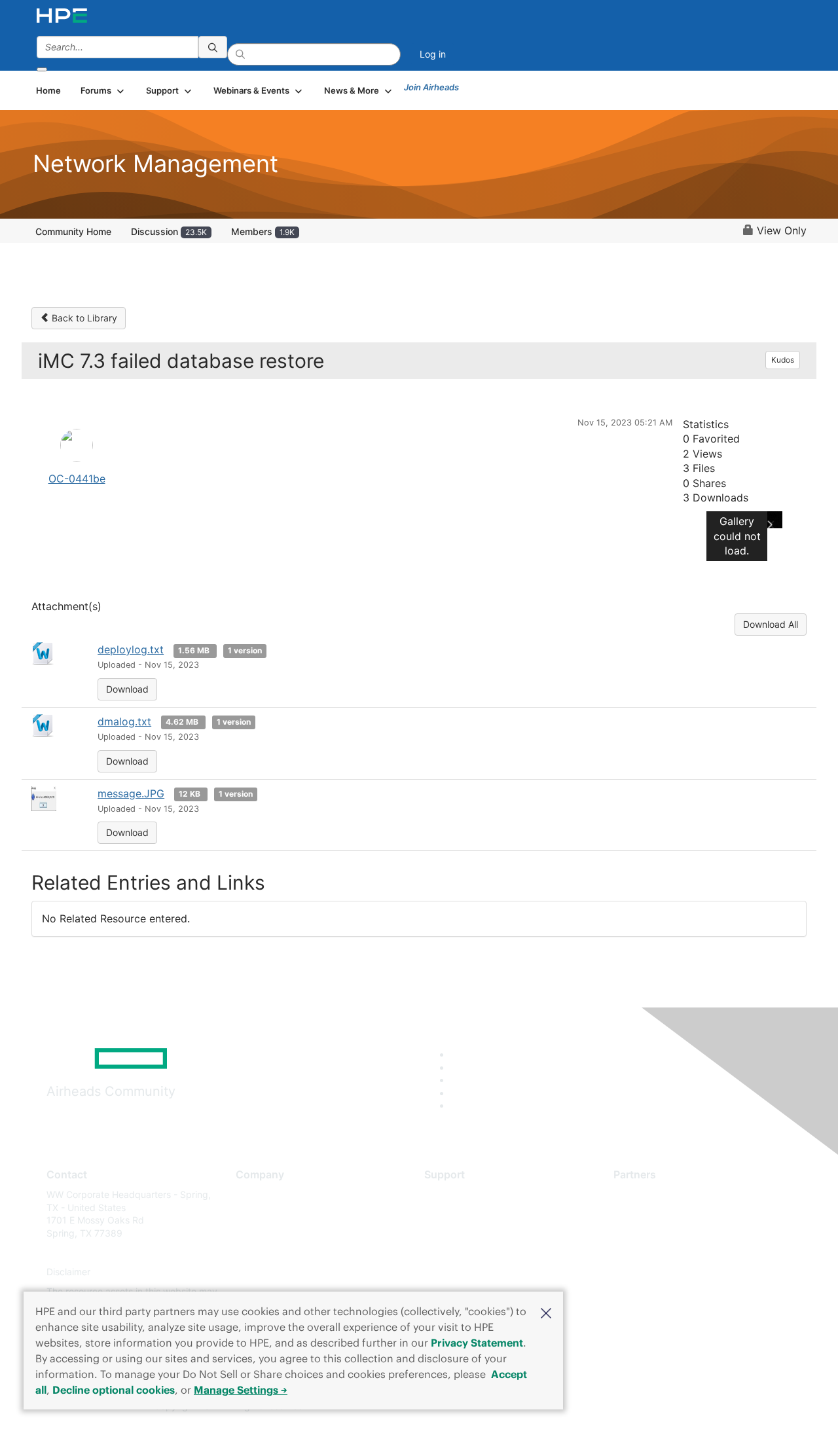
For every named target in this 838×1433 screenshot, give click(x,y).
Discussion (169, 231)
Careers (252, 1214)
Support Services (461, 1194)
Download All (770, 624)
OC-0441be (76, 478)
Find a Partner (643, 1194)
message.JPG (131, 793)
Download (127, 689)
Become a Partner (651, 1214)
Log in (433, 54)
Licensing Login (457, 1272)
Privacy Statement (477, 1342)
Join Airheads (431, 87)
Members (263, 231)
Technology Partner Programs (677, 1252)
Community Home (73, 231)
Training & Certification (472, 1233)
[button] (546, 1312)
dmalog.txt (124, 721)
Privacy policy (266, 1272)
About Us (255, 1194)
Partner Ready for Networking (677, 1233)
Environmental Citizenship (291, 1252)
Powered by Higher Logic (608, 1406)
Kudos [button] (782, 360)
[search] (212, 47)
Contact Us (259, 1233)
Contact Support (460, 1214)
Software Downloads (468, 1252)
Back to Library (83, 317)
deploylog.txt (131, 649)
